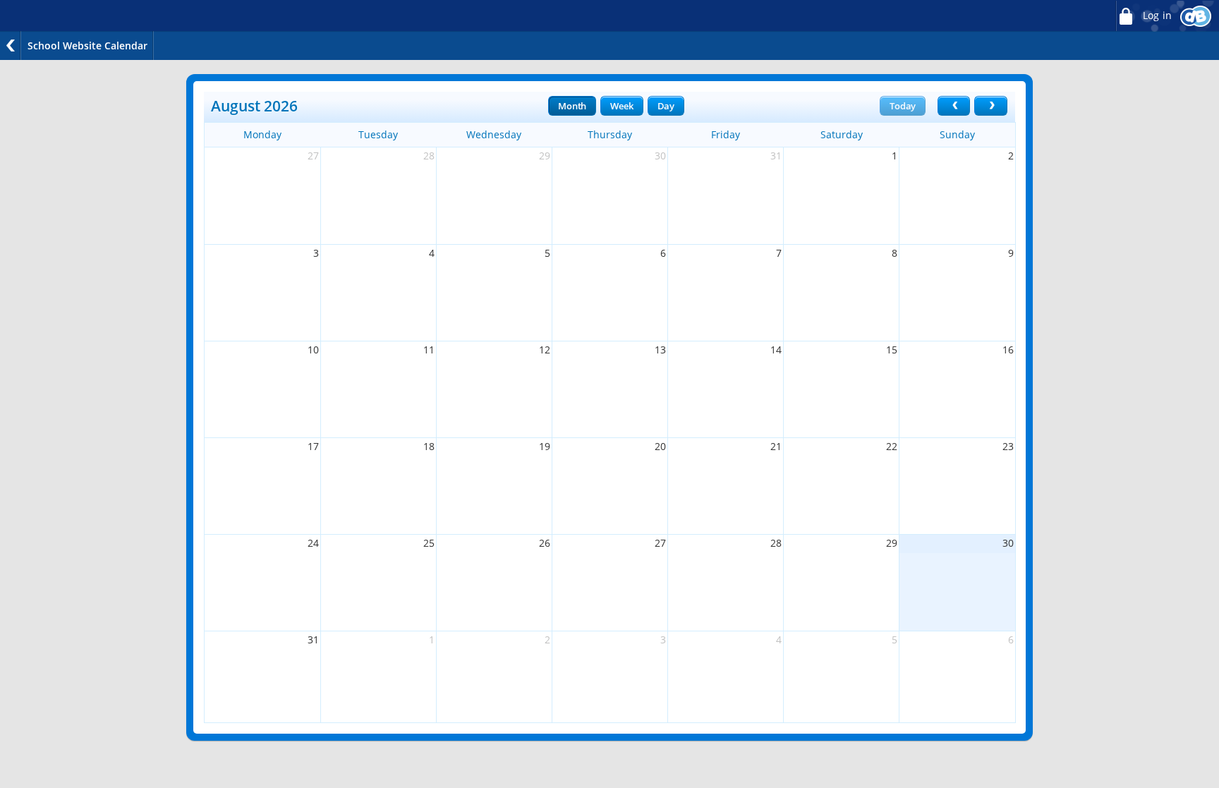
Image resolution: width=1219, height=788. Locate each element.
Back (10, 45)
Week (621, 105)
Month (572, 105)
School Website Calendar (87, 45)
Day (665, 105)
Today (903, 105)
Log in (1156, 15)
